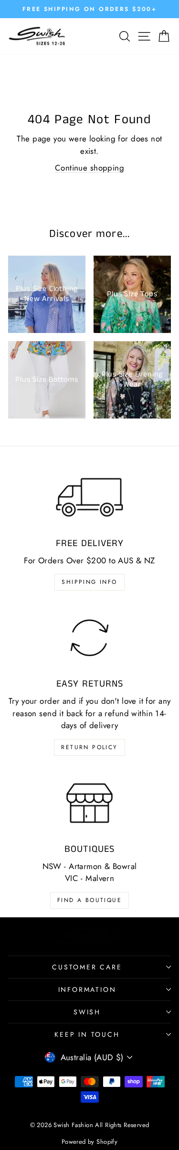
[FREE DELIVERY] (89, 497)
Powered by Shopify (90, 1141)
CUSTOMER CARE (87, 967)
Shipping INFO (89, 582)
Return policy (89, 747)
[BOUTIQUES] (89, 803)
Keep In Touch (86, 1034)
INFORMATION (87, 989)
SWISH (87, 1012)
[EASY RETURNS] (89, 638)
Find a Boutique (89, 900)
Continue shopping (89, 167)
